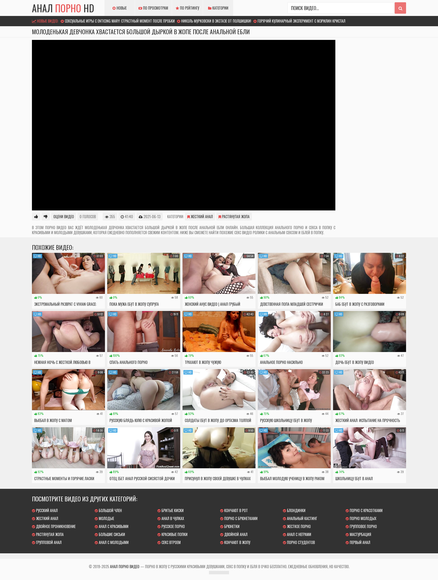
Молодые (106, 518)
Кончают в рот (235, 510)
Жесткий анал (201, 216)
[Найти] (400, 8)
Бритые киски (172, 510)
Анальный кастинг (301, 518)
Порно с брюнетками (240, 518)
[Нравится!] (36, 216)
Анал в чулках (172, 518)
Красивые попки (174, 534)
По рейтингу (189, 8)
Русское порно (173, 526)
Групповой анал (48, 542)
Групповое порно (363, 526)
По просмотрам (155, 8)
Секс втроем (171, 542)
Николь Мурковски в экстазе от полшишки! (216, 21)
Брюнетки (231, 526)
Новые (121, 8)
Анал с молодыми (113, 542)
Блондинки (295, 510)
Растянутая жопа (235, 216)
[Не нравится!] (46, 216)
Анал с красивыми (113, 526)
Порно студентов (300, 542)
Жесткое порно (298, 526)
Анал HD (63, 8)
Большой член (110, 510)
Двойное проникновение (55, 526)
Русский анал (46, 510)
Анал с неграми (298, 534)
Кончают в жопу (236, 542)
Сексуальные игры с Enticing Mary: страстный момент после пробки (120, 21)
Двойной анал (235, 534)
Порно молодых (362, 518)
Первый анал (359, 542)
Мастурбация (360, 534)
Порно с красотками (366, 510)
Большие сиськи (111, 534)
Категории (219, 8)
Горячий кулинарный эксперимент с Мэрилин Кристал (301, 21)
